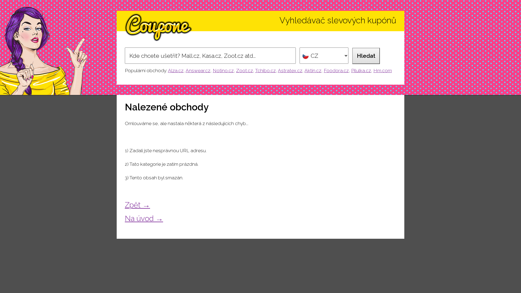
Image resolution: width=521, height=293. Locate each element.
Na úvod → (144, 218)
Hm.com (382, 70)
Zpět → (137, 204)
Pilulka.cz (361, 70)
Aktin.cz (312, 70)
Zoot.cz (244, 70)
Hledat (366, 55)
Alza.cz (175, 70)
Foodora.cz (336, 70)
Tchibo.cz (265, 70)
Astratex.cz (290, 70)
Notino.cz (223, 70)
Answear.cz (198, 70)
